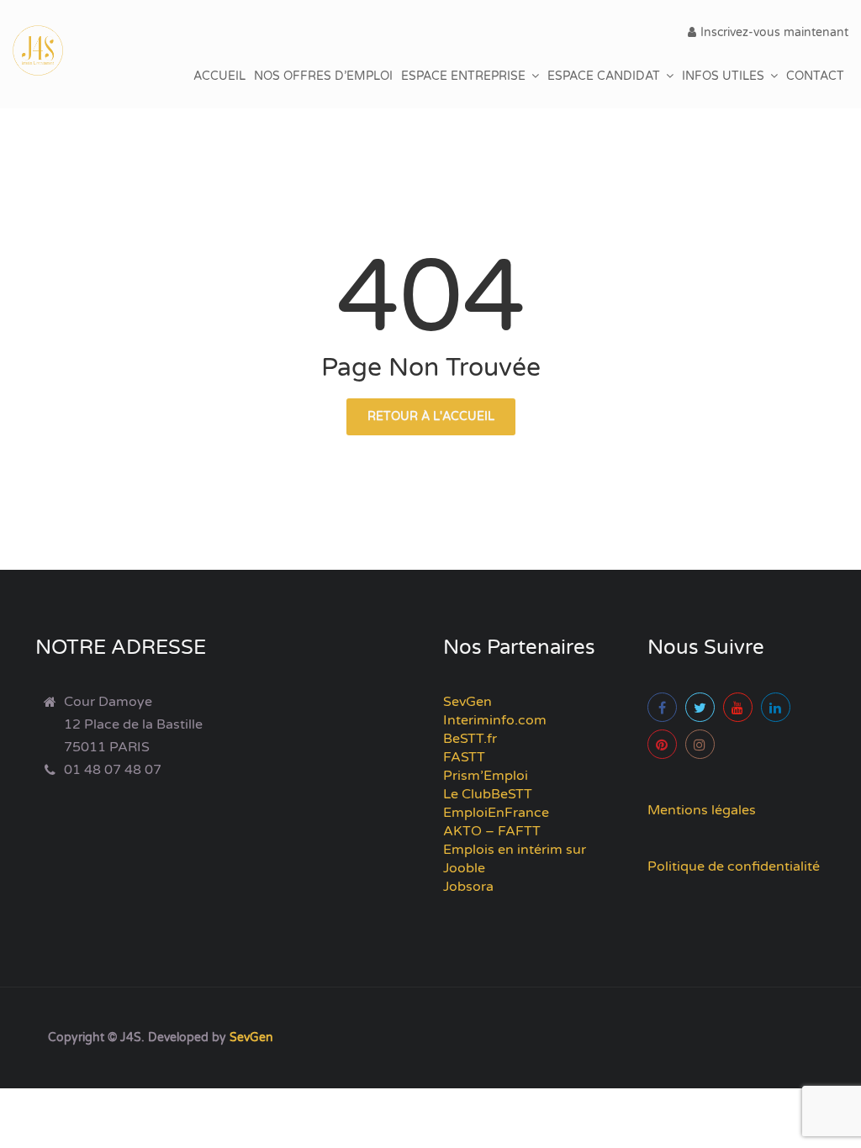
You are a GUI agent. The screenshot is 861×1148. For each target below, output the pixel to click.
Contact (815, 76)
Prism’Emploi (485, 775)
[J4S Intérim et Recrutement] (50, 50)
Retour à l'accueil (430, 416)
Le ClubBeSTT (487, 794)
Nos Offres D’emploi (323, 76)
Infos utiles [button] (723, 76)
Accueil (219, 76)
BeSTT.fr (470, 738)
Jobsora (468, 886)
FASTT (464, 757)
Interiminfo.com (495, 720)
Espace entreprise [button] (463, 76)
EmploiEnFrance (496, 812)
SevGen (467, 701)
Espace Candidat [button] (603, 76)
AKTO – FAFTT (492, 831)
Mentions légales (701, 810)
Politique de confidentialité (733, 866)
